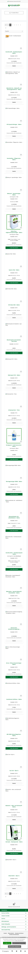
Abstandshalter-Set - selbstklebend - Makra (14, 517)
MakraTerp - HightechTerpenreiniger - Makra (14, 232)
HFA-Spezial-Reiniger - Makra (14, 124)
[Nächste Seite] (20, 25)
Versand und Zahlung (19, 933)
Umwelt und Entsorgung (14, 934)
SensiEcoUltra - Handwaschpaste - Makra (14, 553)
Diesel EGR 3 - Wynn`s (14, 875)
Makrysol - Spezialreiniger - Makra (14, 194)
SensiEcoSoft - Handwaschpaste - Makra (14, 52)
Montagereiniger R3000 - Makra (14, 481)
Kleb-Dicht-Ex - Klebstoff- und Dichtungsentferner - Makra (14, 88)
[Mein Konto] (25, 951)
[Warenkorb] (16, 951)
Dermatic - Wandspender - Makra (14, 842)
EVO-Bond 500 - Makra (14, 305)
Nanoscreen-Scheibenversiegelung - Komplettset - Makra (14, 628)
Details (14, 66)
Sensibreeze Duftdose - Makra (14, 699)
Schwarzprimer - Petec (14, 410)
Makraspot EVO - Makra (14, 375)
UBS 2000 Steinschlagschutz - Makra (14, 735)
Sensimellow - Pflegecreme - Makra (14, 159)
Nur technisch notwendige (19, 943)
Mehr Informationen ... (19, 940)
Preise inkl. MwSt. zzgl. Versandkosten (14, 62)
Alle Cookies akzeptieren (14, 946)
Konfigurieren (7, 943)
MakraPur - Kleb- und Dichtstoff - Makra (14, 806)
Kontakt (5, 933)
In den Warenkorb (14, 247)
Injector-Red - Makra (14, 270)
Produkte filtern (15, 12)
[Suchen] (12, 951)
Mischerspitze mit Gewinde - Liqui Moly (14, 340)
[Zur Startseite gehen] (14, 5)
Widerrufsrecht (11, 933)
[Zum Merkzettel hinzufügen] (20, 48)
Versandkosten (23, 937)
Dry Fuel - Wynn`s (14, 770)
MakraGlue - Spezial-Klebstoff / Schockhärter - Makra (14, 592)
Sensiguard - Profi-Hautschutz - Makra (14, 445)
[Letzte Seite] (6, 28)
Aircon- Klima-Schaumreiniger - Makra (14, 663)
